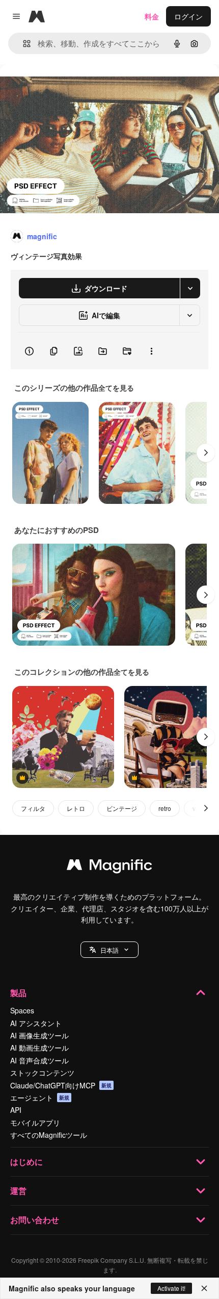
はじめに (26, 1161)
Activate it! (171, 1288)
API (15, 1110)
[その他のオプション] (151, 351)
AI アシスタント (36, 1023)
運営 (18, 1190)
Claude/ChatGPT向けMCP (61, 1085)
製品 (18, 993)
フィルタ (33, 808)
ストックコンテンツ (42, 1072)
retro (164, 808)
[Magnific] (109, 867)
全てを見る (116, 388)
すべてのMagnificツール (48, 1135)
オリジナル (70, 87)
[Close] (204, 1288)
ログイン (188, 16)
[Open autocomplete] (23, 43)
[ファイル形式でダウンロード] (190, 288)
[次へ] (206, 453)
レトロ (76, 808)
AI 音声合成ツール (39, 1060)
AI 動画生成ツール (39, 1047)
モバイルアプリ (35, 1122)
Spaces (22, 1010)
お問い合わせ (34, 1220)
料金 (152, 16)
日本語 (109, 950)
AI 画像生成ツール (39, 1035)
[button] (109, 949)
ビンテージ (121, 808)
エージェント (39, 1097)
